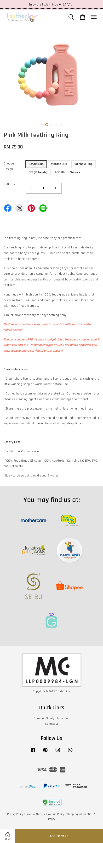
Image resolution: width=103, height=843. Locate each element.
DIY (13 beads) (38, 172)
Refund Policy (55, 814)
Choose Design (9, 166)
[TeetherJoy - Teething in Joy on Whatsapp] (70, 752)
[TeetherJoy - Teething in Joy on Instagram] (57, 752)
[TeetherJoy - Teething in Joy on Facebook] (32, 752)
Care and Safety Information (51, 718)
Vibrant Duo (59, 164)
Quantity (9, 184)
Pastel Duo (36, 164)
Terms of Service (35, 814)
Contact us (51, 724)
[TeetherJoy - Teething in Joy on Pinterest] (45, 752)
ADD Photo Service (67, 172)
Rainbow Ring (83, 164)
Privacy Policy (15, 814)
